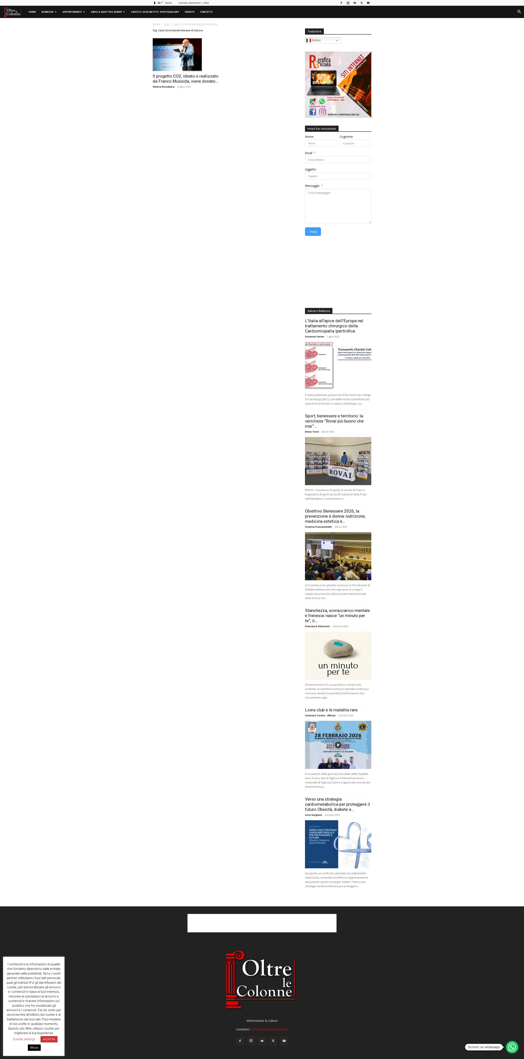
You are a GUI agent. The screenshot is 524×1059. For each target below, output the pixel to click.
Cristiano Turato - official (320, 715)
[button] (519, 12)
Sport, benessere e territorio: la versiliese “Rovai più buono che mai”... (334, 421)
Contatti (206, 11)
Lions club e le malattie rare (331, 710)
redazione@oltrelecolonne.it (269, 1029)
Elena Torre (312, 431)
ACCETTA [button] (49, 1039)
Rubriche (47, 11)
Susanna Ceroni (314, 336)
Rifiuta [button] (34, 1047)
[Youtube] (368, 3)
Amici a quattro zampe (106, 11)
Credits (189, 11)
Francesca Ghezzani (317, 626)
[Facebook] (341, 3)
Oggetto (310, 169)
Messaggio (312, 186)
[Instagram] (348, 3)
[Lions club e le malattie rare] (338, 745)
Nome (309, 137)
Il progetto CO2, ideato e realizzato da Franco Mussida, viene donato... (185, 79)
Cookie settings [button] (24, 1039)
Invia (313, 231)
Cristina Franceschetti (318, 526)
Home (32, 11)
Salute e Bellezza (318, 311)
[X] (361, 3)
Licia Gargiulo (313, 814)
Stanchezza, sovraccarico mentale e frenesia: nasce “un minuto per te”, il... (337, 615)
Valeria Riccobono (163, 86)
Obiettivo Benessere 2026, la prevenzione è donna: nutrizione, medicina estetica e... (335, 516)
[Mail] (355, 3)
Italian (316, 40)
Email (308, 153)
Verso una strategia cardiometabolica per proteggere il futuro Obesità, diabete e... (337, 804)
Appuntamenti (72, 11)
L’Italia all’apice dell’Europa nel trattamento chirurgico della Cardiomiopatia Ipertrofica (334, 325)
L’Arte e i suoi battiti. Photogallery (155, 11)
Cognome (346, 137)
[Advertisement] (338, 273)
